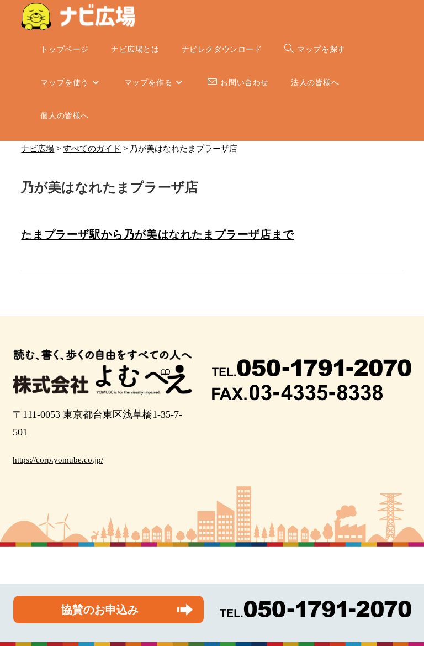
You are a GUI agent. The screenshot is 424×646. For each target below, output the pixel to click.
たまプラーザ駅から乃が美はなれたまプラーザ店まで (157, 234)
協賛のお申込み (100, 609)
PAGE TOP (404, 617)
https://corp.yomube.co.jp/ (58, 459)
